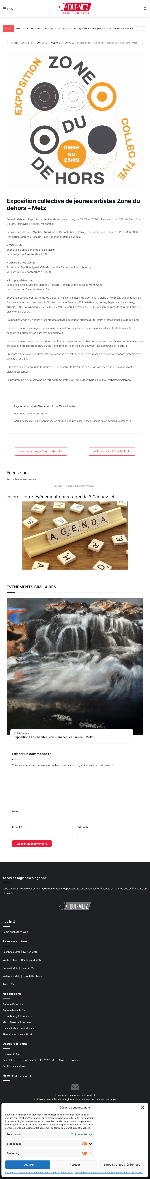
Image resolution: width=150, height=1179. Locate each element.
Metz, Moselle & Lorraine (17, 1022)
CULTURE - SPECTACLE (62, 42)
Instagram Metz (11, 976)
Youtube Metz (11, 959)
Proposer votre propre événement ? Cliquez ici (75, 486)
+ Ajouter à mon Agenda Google (41, 451)
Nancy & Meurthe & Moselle (19, 1028)
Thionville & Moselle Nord (17, 1034)
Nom (16, 811)
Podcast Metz (10, 968)
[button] (143, 1107)
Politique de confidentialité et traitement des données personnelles (39, 1172)
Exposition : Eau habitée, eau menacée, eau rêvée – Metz (53, 737)
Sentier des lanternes (15, 1066)
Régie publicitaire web (15, 931)
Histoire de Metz (12, 1053)
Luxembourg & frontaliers (17, 1016)
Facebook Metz (11, 951)
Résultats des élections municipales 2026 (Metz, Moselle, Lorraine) (41, 1060)
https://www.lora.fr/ (119, 379)
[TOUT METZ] (75, 9)
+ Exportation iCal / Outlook (112, 451)
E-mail (17, 827)
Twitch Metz (10, 984)
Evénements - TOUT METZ (34, 42)
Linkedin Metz (29, 968)
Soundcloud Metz (31, 959)
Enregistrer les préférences (122, 1164)
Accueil (14, 42)
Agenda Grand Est (13, 1004)
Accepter (28, 1164)
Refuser (75, 1164)
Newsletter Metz (32, 976)
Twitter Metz (30, 951)
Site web (83, 827)
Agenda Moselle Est (14, 1010)
